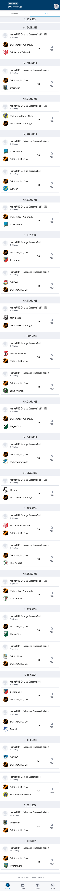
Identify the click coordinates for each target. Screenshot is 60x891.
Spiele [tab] (45, 13)
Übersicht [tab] (15, 13)
